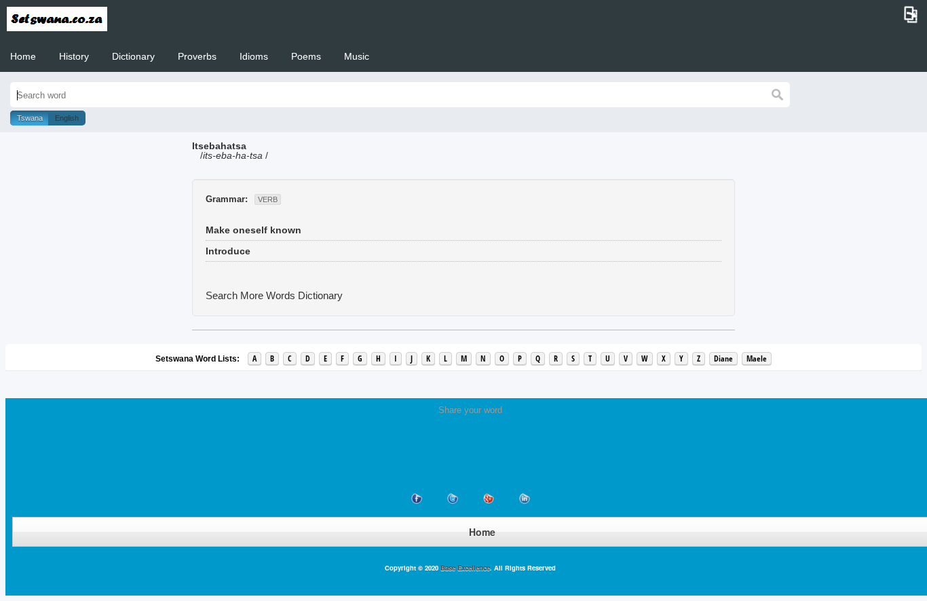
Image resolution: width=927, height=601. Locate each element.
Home (23, 56)
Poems (306, 56)
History (74, 56)
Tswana (30, 118)
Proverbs (197, 56)
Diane (723, 358)
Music (356, 56)
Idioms (254, 56)
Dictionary (133, 56)
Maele (756, 358)
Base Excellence (464, 568)
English (67, 118)
